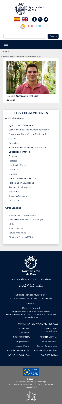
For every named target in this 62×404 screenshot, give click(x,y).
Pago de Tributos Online (45, 350)
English (24, 18)
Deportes (13, 143)
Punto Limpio (16, 228)
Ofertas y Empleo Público (22, 237)
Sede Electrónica (49, 341)
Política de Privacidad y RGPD (21, 384)
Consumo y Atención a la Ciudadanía (28, 134)
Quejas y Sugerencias (46, 346)
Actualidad (24, 328)
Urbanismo (14, 200)
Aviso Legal (42, 382)
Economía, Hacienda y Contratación (27, 147)
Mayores (13, 174)
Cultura (12, 138)
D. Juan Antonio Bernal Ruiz (22, 96)
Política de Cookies (45, 384)
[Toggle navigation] (6, 44)
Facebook (36, 22)
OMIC (11, 224)
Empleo (13, 156)
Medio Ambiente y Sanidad (23, 178)
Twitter (46, 22)
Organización (22, 341)
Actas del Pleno (22, 346)
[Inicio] (31, 9)
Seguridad (14, 191)
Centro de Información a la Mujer (26, 219)
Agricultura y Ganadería (21, 125)
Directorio (24, 332)
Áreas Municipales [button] (14, 118)
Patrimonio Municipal (20, 187)
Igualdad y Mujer (17, 165)
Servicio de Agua (17, 232)
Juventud (14, 169)
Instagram (42, 22)
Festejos (13, 160)
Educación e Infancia (19, 152)
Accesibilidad (31, 387)
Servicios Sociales (18, 196)
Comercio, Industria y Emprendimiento (29, 129)
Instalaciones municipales (22, 215)
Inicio (4, 52)
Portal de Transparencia (18, 350)
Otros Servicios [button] (13, 208)
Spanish (17, 18)
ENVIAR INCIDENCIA (19, 355)
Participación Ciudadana (21, 183)
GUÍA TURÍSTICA (49, 355)
